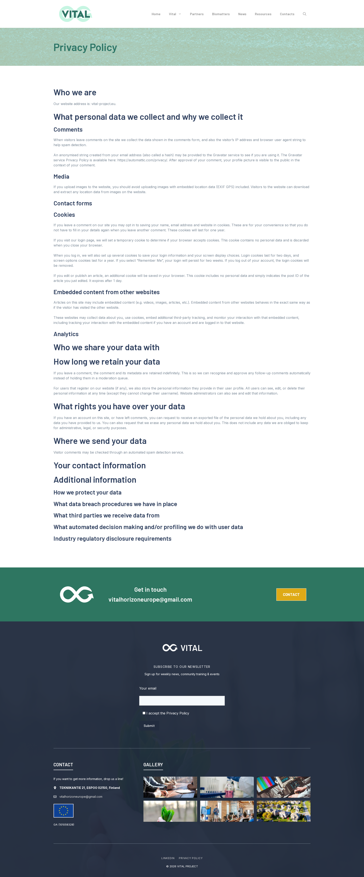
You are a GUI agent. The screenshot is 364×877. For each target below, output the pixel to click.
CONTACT (291, 594)
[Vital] (76, 13)
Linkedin (168, 858)
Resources (263, 14)
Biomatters (221, 14)
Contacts (287, 14)
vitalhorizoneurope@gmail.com (150, 599)
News (242, 14)
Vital (172, 14)
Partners (197, 14)
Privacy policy (190, 858)
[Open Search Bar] (304, 14)
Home (156, 14)
